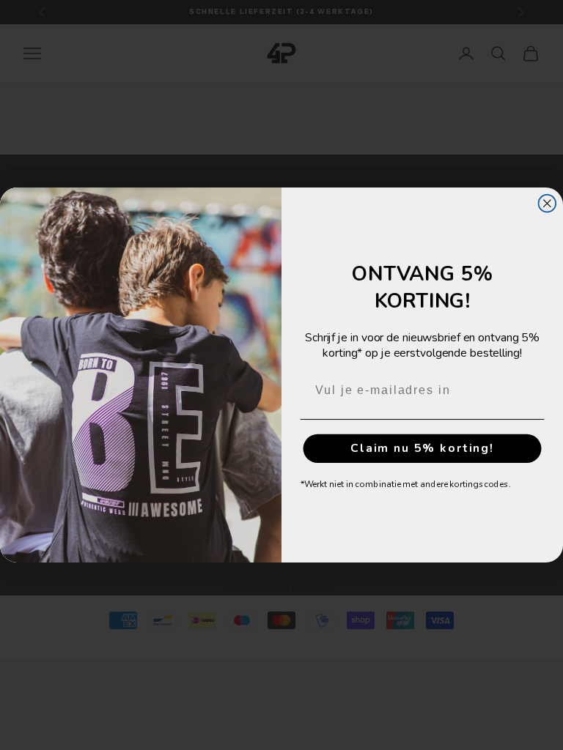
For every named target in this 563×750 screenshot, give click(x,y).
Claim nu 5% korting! (422, 448)
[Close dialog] (547, 203)
